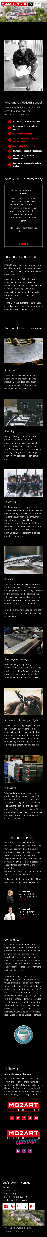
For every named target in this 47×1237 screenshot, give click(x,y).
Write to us (24, 899)
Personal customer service (24, 146)
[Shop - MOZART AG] (18, 4)
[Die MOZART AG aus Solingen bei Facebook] (24, 1117)
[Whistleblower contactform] (32, 1206)
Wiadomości (19, 1206)
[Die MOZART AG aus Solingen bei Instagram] (12, 1117)
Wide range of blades (22, 133)
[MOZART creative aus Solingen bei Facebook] (24, 1150)
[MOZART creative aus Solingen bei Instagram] (18, 1150)
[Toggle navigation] (43, 4)
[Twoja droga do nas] (12, 1206)
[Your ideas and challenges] (25, 1206)
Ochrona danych (13, 1231)
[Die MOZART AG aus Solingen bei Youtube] (35, 1117)
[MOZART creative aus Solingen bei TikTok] (29, 1150)
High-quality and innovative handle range (25, 140)
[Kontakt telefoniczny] (21, 4)
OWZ (28, 1228)
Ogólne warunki (17, 1228)
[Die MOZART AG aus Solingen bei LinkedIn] (18, 1117)
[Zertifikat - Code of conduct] (23, 1034)
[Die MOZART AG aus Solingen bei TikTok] (30, 1117)
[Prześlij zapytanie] (25, 4)
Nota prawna (28, 1231)
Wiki (6, 1228)
